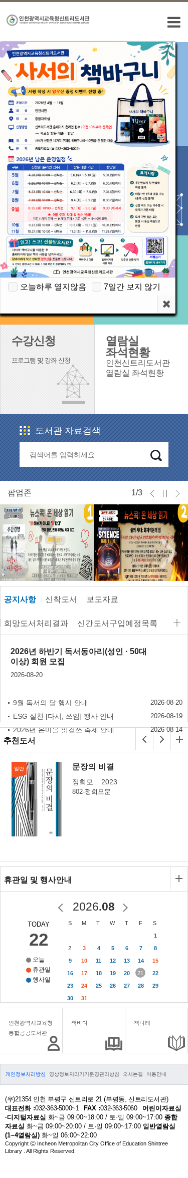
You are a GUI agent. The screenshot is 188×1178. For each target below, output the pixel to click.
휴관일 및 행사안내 (38, 879)
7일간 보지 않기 (132, 286)
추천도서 (20, 740)
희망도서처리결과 (36, 623)
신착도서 (61, 599)
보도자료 (102, 599)
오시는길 (133, 1074)
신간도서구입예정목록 (117, 623)
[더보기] (176, 623)
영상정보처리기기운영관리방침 (84, 1074)
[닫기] (166, 304)
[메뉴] (173, 22)
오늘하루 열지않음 (53, 286)
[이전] (144, 739)
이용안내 (156, 1074)
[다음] (161, 739)
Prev (17, 553)
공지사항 (20, 599)
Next (166, 553)
